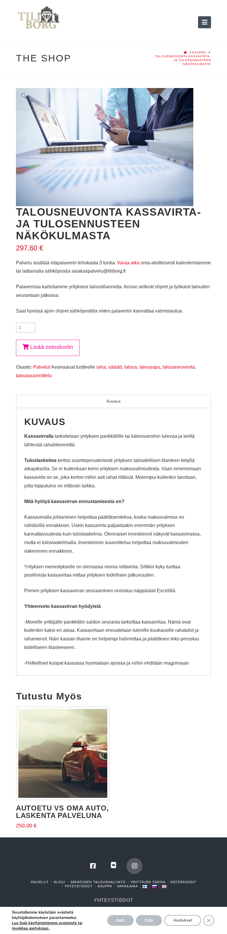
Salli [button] (120, 920)
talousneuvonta (179, 367)
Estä (149, 920)
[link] (47, 925)
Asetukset (182, 920)
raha (101, 367)
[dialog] (113, 550)
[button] (204, 22)
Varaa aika (128, 262)
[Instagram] (134, 866)
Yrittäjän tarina (148, 882)
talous (130, 367)
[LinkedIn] (113, 866)
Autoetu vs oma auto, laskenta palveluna (62, 811)
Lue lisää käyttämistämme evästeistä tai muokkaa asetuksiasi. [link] (47, 925)
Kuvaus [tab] (114, 401)
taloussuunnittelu (34, 375)
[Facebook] (93, 866)
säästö (115, 367)
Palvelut (41, 367)
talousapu (150, 367)
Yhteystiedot (78, 886)
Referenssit (183, 882)
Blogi (59, 882)
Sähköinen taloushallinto (98, 882)
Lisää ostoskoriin (51, 347)
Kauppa (105, 886)
